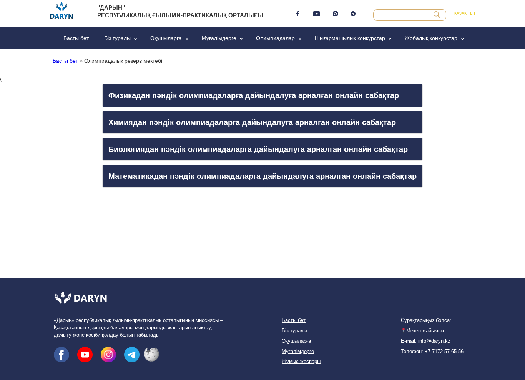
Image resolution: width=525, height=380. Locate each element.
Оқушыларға (166, 38)
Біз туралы (117, 38)
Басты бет (76, 38)
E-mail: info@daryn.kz (425, 341)
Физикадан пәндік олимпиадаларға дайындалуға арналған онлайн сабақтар (253, 95)
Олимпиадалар (275, 38)
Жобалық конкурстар (431, 38)
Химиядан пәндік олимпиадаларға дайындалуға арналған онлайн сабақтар (252, 122)
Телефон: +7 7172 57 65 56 (432, 351)
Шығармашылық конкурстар (350, 38)
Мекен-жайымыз (425, 330)
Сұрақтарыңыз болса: (426, 320)
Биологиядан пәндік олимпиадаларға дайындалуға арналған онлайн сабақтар (258, 149)
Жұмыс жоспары (301, 361)
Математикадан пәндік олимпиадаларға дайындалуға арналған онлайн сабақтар (262, 176)
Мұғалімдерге (219, 38)
